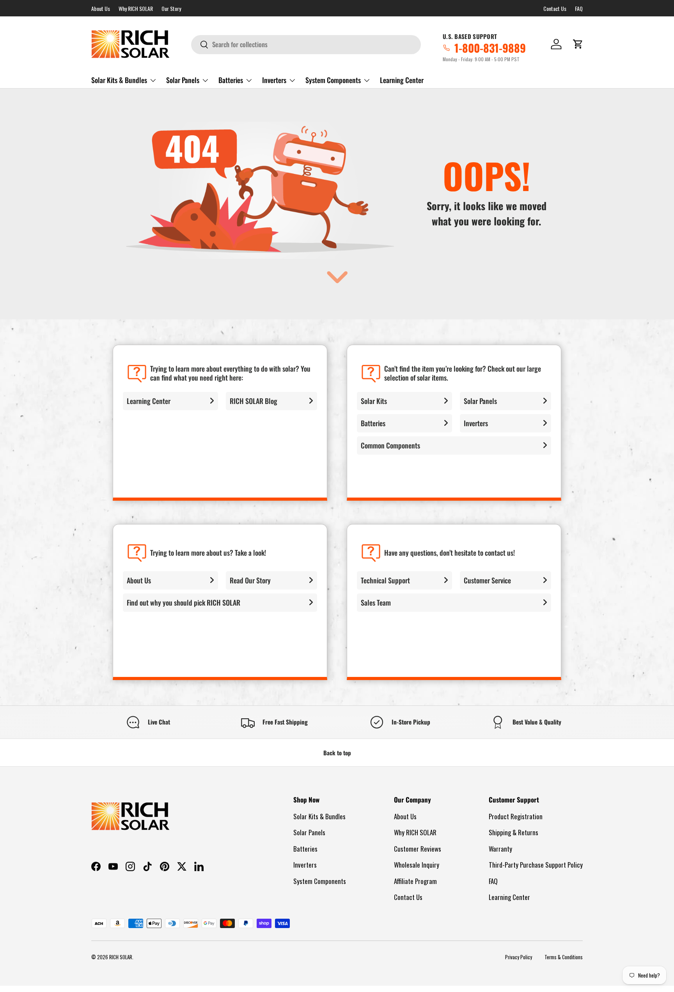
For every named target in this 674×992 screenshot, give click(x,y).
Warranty (500, 849)
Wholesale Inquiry (416, 865)
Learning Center (402, 80)
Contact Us (554, 8)
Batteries (230, 80)
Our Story (171, 8)
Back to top (337, 752)
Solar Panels (182, 80)
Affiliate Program (415, 881)
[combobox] (306, 44)
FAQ (579, 8)
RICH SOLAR (120, 957)
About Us (100, 8)
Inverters (274, 80)
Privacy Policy (518, 957)
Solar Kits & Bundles (119, 80)
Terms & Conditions (564, 957)
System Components (333, 80)
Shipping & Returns (513, 832)
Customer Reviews (417, 849)
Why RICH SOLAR (136, 8)
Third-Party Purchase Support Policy (536, 865)
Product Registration (516, 816)
